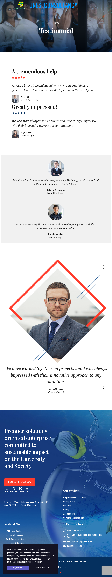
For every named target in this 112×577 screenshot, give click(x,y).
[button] (103, 266)
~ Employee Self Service (14, 543)
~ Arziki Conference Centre (15, 539)
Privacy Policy (69, 501)
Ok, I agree (17, 568)
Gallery (66, 510)
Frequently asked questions (74, 497)
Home (56, 22)
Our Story (67, 505)
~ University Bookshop (13, 535)
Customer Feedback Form (73, 518)
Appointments (69, 514)
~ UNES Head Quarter (13, 531)
